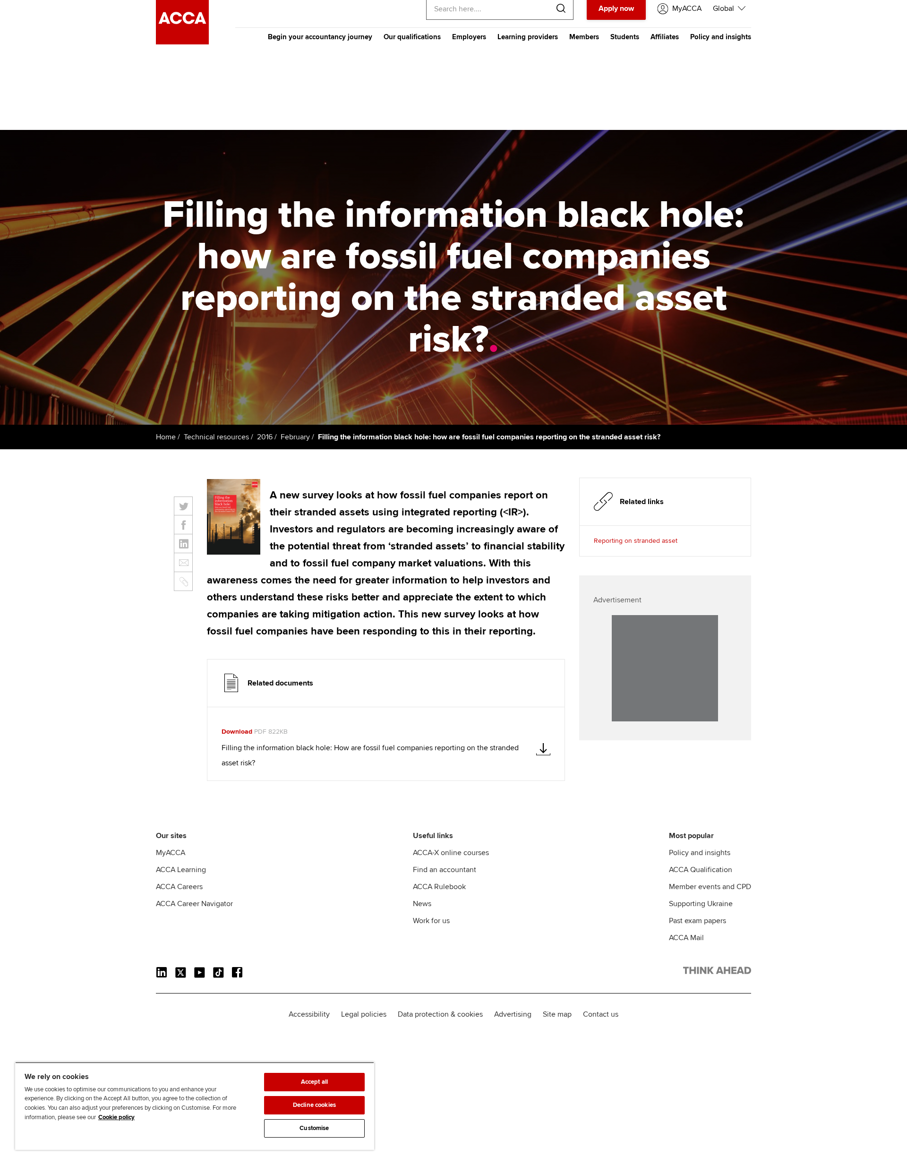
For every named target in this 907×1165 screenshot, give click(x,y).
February (295, 437)
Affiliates (664, 37)
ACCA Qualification (700, 869)
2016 (265, 437)
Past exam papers (697, 920)
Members (584, 37)
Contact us (600, 1014)
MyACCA (170, 852)
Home (166, 437)
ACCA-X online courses (451, 852)
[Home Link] (717, 972)
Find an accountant (444, 869)
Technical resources (216, 437)
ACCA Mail (686, 937)
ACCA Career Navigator (194, 903)
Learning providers (527, 37)
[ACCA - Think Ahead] (182, 42)
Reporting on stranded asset (635, 541)
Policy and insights (720, 37)
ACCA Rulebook (439, 886)
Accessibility (309, 1014)
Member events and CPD (710, 886)
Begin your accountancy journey (320, 37)
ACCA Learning (181, 869)
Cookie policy (116, 1117)
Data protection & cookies (440, 1014)
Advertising (512, 1014)
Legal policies (363, 1014)
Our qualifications (412, 37)
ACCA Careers (179, 886)
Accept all (314, 1082)
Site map (557, 1014)
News (422, 903)
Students (624, 37)
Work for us (431, 920)
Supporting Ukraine (701, 903)
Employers (469, 37)
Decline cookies (314, 1105)
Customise (314, 1128)
